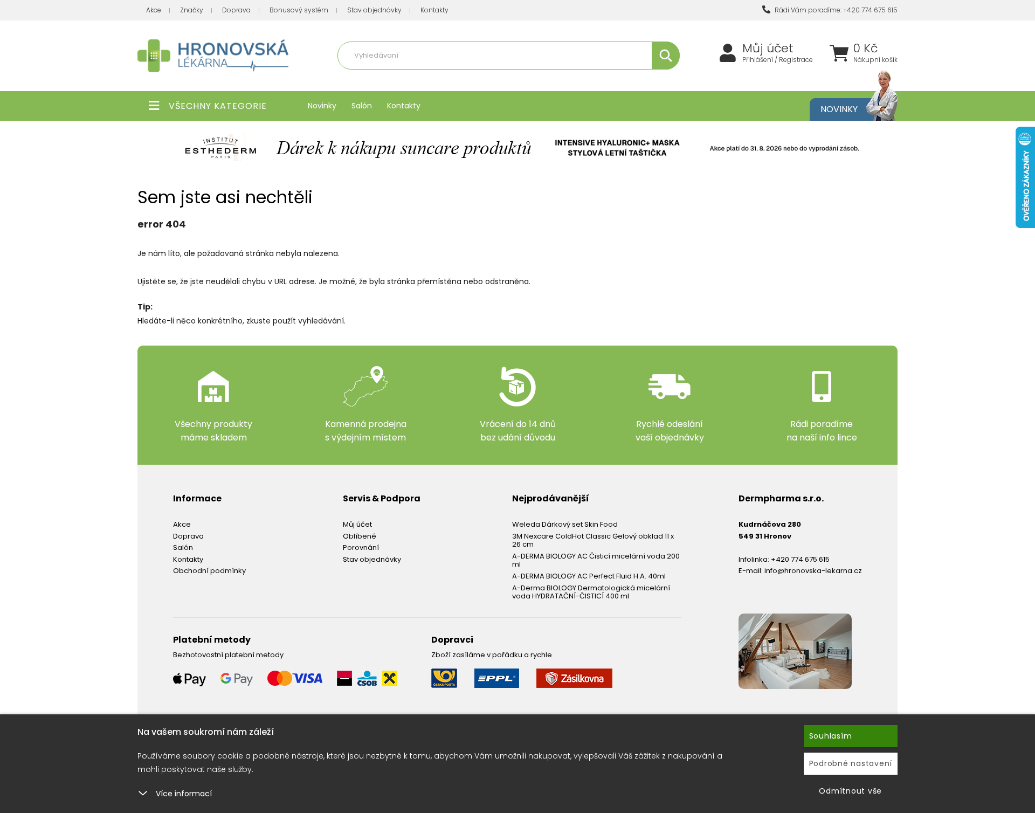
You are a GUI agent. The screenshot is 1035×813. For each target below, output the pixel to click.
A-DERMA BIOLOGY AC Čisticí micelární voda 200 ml (596, 560)
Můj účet (768, 49)
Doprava (236, 10)
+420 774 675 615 (800, 559)
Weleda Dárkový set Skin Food (565, 524)
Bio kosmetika (622, 79)
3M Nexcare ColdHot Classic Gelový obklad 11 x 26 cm (593, 540)
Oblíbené (359, 536)
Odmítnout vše (850, 791)
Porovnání (361, 547)
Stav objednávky (374, 10)
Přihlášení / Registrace (777, 60)
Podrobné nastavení (851, 763)
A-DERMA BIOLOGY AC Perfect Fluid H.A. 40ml (589, 576)
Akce (153, 10)
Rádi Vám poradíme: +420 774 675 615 (835, 10)
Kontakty (434, 10)
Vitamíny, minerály (460, 79)
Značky (191, 10)
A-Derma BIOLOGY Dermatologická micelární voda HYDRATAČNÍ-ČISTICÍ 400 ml (591, 592)
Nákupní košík (875, 60)
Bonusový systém (299, 10)
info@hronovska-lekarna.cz (813, 571)
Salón (361, 105)
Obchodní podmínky (209, 571)
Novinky (322, 105)
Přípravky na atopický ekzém (545, 79)
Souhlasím (830, 736)
